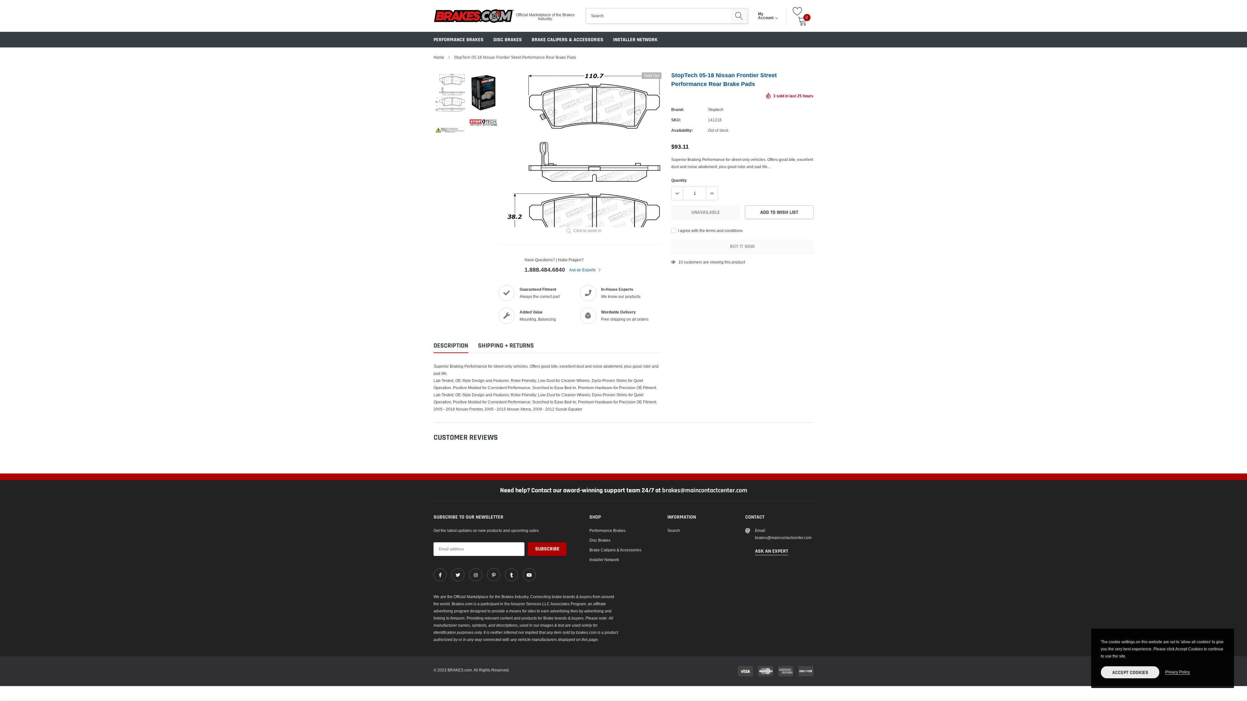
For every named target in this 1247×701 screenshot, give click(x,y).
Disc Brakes (507, 39)
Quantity (679, 180)
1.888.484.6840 (544, 269)
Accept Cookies (1130, 672)
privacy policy (1177, 672)
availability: (682, 130)
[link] (440, 574)
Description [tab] (451, 346)
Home (439, 57)
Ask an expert (771, 551)
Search (673, 530)
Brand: (677, 109)
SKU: (676, 119)
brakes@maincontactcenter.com (704, 490)
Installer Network (635, 39)
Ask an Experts (583, 269)
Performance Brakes (459, 39)
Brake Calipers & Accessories (567, 39)
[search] (739, 15)
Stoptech (716, 109)
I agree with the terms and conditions (710, 230)
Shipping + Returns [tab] (506, 346)
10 (680, 262)
